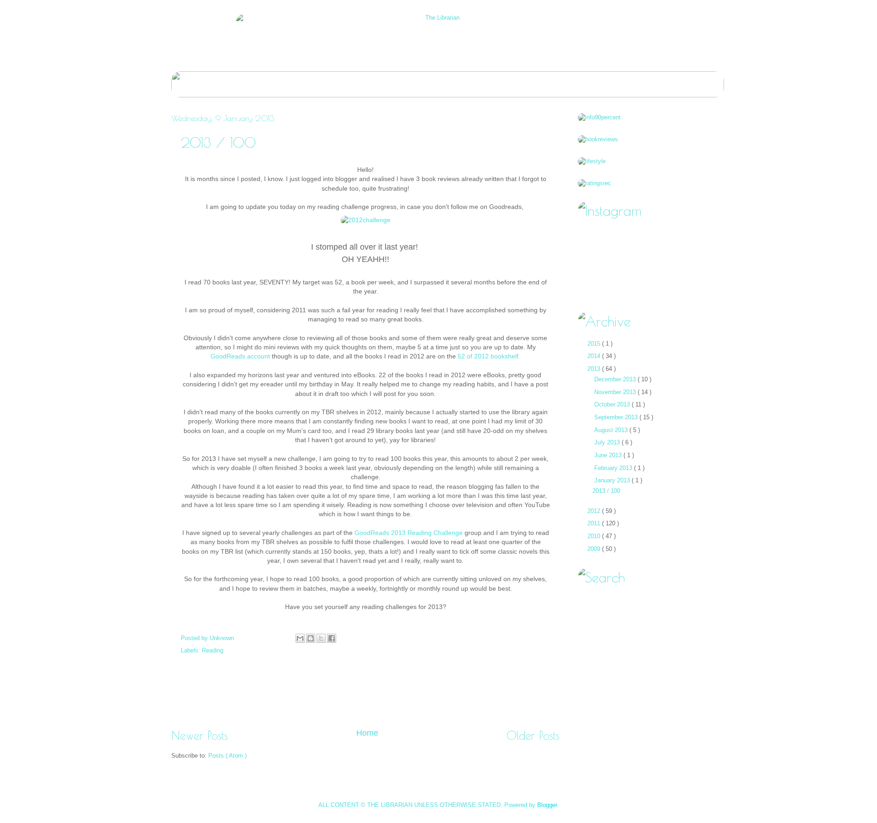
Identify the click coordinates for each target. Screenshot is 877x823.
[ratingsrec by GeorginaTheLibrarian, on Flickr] (594, 183)
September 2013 (616, 417)
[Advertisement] (365, 695)
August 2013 (611, 430)
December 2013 (616, 379)
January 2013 (613, 480)
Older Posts (533, 735)
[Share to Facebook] (331, 638)
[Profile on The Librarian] (599, 117)
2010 (594, 536)
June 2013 (608, 455)
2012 (594, 511)
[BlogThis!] (310, 638)
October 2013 (613, 404)
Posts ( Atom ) (227, 755)
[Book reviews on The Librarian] (598, 139)
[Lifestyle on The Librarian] (592, 161)
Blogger (547, 805)
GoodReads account (240, 356)
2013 (594, 368)
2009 (594, 548)
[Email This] (300, 638)
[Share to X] (321, 638)
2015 (594, 343)
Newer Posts (199, 735)
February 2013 (614, 468)
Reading (212, 650)
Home (367, 732)
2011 (594, 523)
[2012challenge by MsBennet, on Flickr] (365, 220)
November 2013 (616, 392)
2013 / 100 (218, 142)
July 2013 (608, 442)
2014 (594, 356)
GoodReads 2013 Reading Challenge (408, 532)
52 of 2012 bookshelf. (489, 356)
